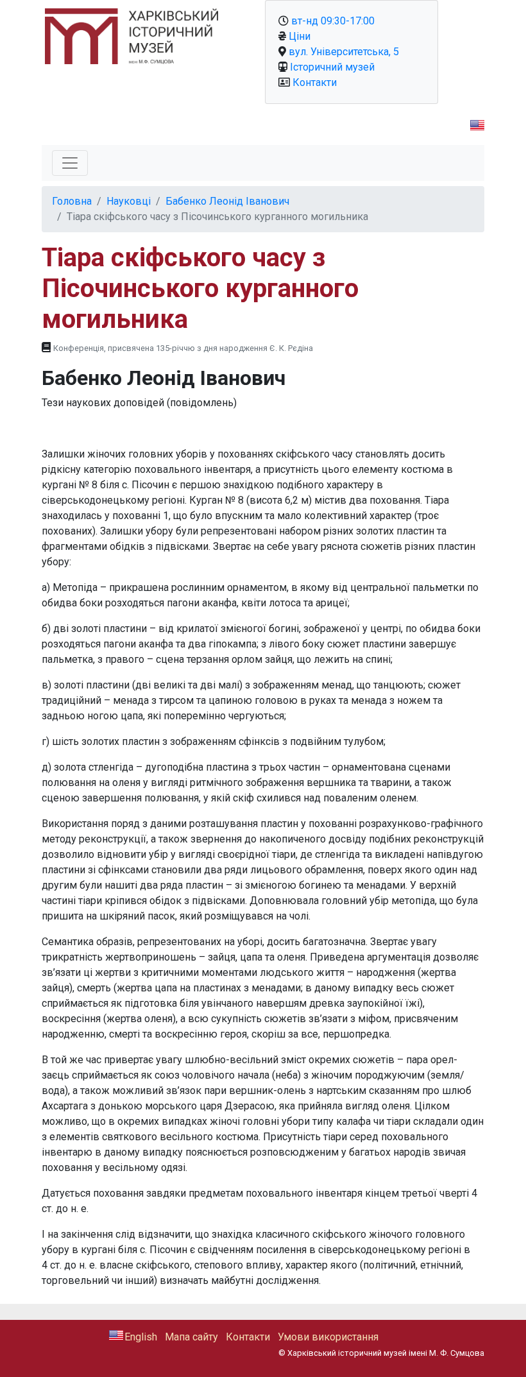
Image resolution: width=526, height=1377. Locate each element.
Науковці (128, 201)
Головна (72, 201)
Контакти (315, 82)
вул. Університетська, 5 (344, 52)
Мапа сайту (191, 1337)
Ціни (299, 36)
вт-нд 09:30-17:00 (333, 21)
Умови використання (328, 1337)
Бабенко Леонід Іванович (227, 201)
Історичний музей (332, 67)
